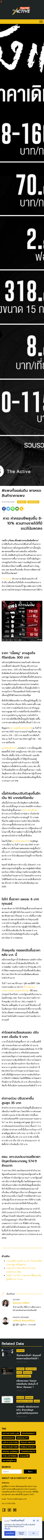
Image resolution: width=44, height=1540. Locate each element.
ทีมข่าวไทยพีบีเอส (29, 810)
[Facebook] (4, 1510)
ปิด (33, 1533)
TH (38, 1520)
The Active (7, 578)
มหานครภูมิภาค (9, 1460)
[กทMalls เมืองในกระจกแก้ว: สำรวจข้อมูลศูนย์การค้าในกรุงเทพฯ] (7, 1399)
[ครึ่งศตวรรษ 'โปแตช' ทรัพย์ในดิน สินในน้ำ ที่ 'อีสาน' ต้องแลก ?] (7, 1370)
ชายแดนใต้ (24, 1456)
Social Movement (23, 1376)
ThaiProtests (28, 1451)
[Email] (17, 510)
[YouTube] (15, 1510)
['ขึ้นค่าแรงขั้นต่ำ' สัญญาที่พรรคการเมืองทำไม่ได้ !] (7, 1352)
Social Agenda (10, 1451)
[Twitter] (8, 510)
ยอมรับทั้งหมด (10, 1533)
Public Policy (28, 1447)
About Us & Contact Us (16, 1478)
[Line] (13, 510)
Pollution (27, 1372)
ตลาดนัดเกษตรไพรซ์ (20, 841)
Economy (21, 502)
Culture (20, 1397)
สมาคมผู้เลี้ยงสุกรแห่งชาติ (21, 728)
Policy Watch (27, 1442)
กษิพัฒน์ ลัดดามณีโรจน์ (24, 1320)
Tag (4, 1428)
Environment (28, 1433)
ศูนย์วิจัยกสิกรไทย (9, 748)
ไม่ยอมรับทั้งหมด (21, 1533)
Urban (36, 1401)
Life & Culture (10, 1442)
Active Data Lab (11, 1433)
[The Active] (21, 11)
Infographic (33, 502)
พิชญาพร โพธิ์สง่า (21, 1303)
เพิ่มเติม (7, 1529)
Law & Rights (31, 1369)
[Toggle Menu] (41, 21)
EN (34, 1520)
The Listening (10, 1456)
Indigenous (8, 1438)
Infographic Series (24, 1401)
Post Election (10, 1447)
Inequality (22, 1438)
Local (19, 1372)
